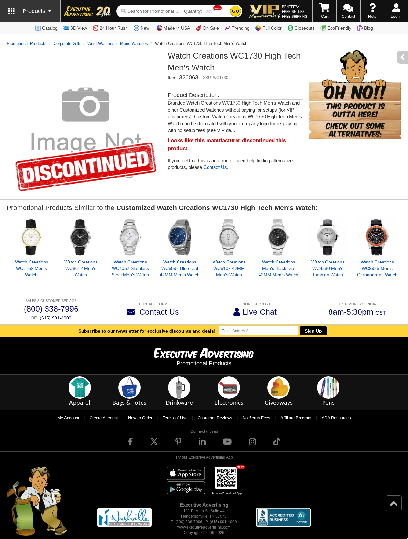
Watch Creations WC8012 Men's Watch (81, 268)
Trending (241, 28)
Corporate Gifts (68, 43)
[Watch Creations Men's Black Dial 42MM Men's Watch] (278, 237)
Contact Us (215, 167)
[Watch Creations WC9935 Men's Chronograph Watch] (377, 237)
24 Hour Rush (114, 28)
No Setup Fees (256, 418)
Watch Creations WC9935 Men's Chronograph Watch (377, 268)
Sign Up (313, 330)
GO (235, 11)
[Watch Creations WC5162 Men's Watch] (31, 237)
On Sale (211, 28)
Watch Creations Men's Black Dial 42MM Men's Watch (278, 268)
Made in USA (177, 28)
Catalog (50, 28)
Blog (368, 28)
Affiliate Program (295, 418)
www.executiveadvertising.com (203, 527)
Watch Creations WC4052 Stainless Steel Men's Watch (130, 268)
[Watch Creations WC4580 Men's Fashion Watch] (327, 237)
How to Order (140, 418)
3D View (78, 28)
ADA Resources (336, 418)
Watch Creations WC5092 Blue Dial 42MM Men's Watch (180, 268)
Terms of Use (175, 418)
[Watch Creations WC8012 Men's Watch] (80, 237)
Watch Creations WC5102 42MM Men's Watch (229, 268)
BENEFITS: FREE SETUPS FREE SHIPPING (294, 11)
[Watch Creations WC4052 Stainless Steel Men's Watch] (130, 237)
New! (146, 28)
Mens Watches (134, 43)
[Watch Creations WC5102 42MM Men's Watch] (229, 237)
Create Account (104, 418)
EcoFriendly (339, 28)
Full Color (272, 28)
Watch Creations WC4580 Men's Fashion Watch (328, 268)
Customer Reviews (215, 418)
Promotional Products (27, 43)
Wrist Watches (100, 43)
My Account (68, 418)
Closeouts (305, 28)
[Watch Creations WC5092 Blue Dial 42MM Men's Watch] (179, 237)
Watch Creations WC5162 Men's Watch (31, 268)
